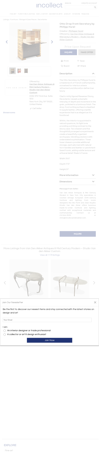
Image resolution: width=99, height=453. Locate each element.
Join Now (49, 340)
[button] (95, 302)
